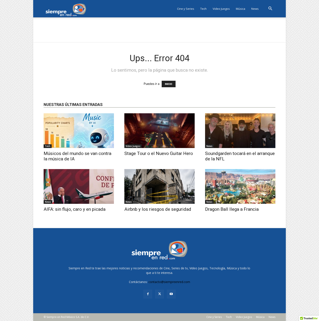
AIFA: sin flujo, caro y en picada (74, 209)
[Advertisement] (159, 32)
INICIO (168, 84)
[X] (159, 294)
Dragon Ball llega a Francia (232, 209)
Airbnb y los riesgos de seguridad (157, 209)
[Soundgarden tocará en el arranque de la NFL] (240, 130)
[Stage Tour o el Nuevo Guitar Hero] (159, 130)
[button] (270, 9)
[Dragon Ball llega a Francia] (240, 186)
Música (240, 9)
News (255, 9)
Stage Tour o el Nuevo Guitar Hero (158, 153)
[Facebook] (147, 294)
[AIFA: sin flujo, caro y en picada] (79, 186)
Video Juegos (221, 9)
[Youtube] (171, 294)
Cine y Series (185, 9)
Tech (203, 9)
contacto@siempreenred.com (169, 282)
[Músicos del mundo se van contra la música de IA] (79, 130)
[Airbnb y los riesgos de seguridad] (159, 186)
